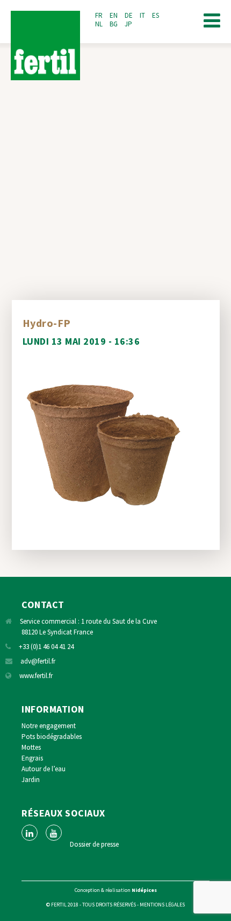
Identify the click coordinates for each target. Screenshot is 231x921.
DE (129, 15)
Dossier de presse (94, 844)
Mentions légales (162, 904)
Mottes (31, 747)
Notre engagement (48, 725)
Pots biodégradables (51, 736)
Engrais (32, 758)
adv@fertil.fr (37, 661)
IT (142, 15)
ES (155, 15)
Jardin (30, 779)
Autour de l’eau (43, 768)
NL (99, 23)
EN (114, 15)
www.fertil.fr (36, 675)
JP (128, 23)
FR (99, 15)
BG (114, 23)
